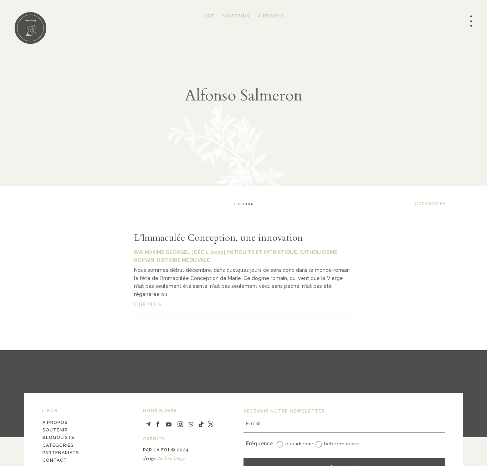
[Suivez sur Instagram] (180, 424)
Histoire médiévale (183, 260)
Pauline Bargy (171, 458)
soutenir (55, 430)
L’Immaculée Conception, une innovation (218, 238)
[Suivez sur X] (210, 424)
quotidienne (299, 443)
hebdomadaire (341, 443)
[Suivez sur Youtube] (168, 424)
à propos (55, 422)
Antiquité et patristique (261, 252)
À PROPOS (271, 16)
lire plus (148, 304)
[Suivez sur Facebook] (158, 424)
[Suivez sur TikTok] (201, 424)
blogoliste (58, 437)
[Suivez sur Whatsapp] (191, 424)
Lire (208, 16)
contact (54, 460)
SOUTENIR (236, 16)
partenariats (60, 452)
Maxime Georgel (167, 252)
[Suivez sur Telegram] (148, 424)
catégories (430, 203)
